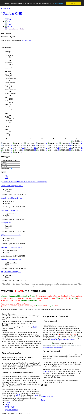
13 (58, 145)
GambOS (46, 371)
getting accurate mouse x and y (11, 235)
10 (23, 145)
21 (70, 148)
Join (6, 176)
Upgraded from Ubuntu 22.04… (11, 198)
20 (58, 148)
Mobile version (10, 406)
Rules (43, 400)
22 (81, 148)
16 (11, 148)
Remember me (5, 169)
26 (46, 150)
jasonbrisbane (26, 40)
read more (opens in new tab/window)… (64, 340)
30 (11, 152)
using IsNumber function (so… (11, 272)
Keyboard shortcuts (11, 410)
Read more (59, 3)
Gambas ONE (9, 408)
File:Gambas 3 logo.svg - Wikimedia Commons (52, 347)
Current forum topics (38, 182)
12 (46, 145)
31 (23, 152)
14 (70, 145)
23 (11, 150)
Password (4, 164)
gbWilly (34, 327)
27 (58, 150)
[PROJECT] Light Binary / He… (11, 259)
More (6, 178)
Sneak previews (6, 222)
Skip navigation (6, 8)
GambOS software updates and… (12, 186)
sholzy (37, 395)
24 (23, 150)
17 (23, 148)
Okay (73, 3)
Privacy (7, 402)
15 (81, 145)
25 (35, 150)
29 (81, 150)
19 (46, 148)
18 (35, 148)
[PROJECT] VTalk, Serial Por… (11, 247)
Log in (7, 404)
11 (35, 145)
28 (70, 150)
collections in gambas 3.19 (9, 210)
